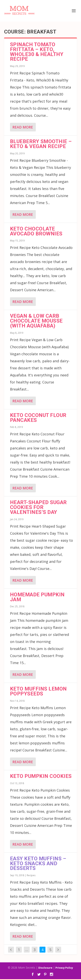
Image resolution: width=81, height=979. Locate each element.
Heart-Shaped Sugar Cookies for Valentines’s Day (38, 507)
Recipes (31, 875)
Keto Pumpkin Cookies (41, 776)
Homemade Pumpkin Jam (37, 597)
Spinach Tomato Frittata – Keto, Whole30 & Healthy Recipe (37, 52)
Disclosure (45, 967)
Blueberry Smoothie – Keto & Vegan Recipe (41, 143)
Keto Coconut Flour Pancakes (38, 417)
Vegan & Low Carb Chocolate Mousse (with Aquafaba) (36, 321)
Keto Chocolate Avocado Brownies (36, 231)
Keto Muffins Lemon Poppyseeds (38, 691)
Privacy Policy (64, 967)
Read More (22, 127)
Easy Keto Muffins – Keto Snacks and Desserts (38, 863)
